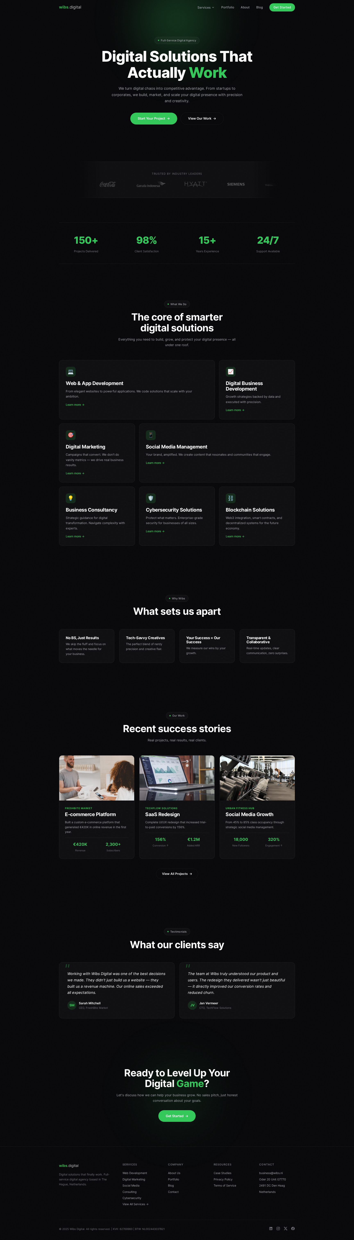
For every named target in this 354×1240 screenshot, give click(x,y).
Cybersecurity (132, 1198)
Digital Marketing (134, 1179)
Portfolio (227, 7)
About (245, 7)
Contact (173, 1192)
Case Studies (222, 1173)
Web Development (135, 1173)
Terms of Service (225, 1185)
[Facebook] (293, 1229)
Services (204, 7)
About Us (174, 1173)
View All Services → (136, 1204)
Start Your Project (154, 118)
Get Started (282, 7)
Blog (259, 7)
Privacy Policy (223, 1179)
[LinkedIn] (271, 1229)
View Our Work (202, 118)
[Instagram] (278, 1229)
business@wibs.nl (271, 1173)
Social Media (131, 1185)
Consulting (130, 1192)
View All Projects (177, 874)
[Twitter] (286, 1229)
